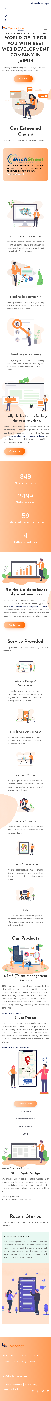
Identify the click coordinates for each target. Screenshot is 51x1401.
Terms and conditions (12, 1384)
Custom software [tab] (25, 1126)
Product (36, 1355)
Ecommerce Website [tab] (25, 1118)
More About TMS (10, 1013)
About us (23, 79)
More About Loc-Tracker (14, 1047)
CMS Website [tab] (25, 1111)
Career (15, 1361)
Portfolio (25, 1355)
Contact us (14, 451)
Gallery (6, 1361)
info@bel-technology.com (15, 1376)
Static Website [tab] (25, 1103)
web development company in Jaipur (26, 436)
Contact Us (33, 1361)
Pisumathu (11, 1237)
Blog (24, 1361)
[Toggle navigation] (45, 28)
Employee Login (41, 4)
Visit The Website (14, 174)
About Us (14, 1355)
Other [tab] (25, 1134)
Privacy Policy (31, 1384)
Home (4, 1355)
